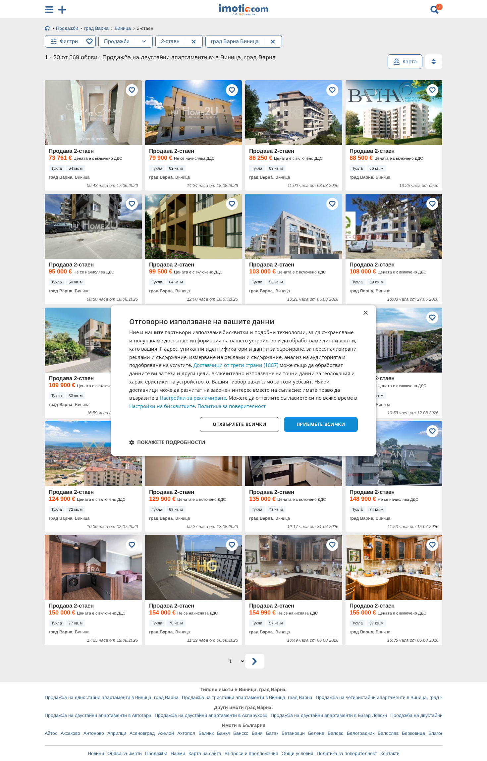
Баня (257, 733)
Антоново (93, 733)
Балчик (206, 733)
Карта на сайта (205, 753)
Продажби (156, 753)
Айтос (51, 733)
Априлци (116, 733)
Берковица (413, 733)
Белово (336, 733)
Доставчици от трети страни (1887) (235, 365)
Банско (240, 733)
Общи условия (297, 753)
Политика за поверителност (347, 753)
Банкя (223, 733)
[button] (167, 442)
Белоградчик (360, 733)
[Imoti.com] (47, 29)
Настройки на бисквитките (162, 406)
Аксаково (70, 733)
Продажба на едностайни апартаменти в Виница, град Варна (112, 697)
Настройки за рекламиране (193, 398)
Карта (410, 61)
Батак (272, 733)
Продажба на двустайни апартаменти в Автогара (98, 715)
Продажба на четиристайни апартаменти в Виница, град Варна (385, 697)
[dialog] (243, 380)
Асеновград (142, 733)
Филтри (69, 41)
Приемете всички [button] (321, 424)
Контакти (390, 753)
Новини (96, 753)
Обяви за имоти (124, 753)
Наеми (178, 753)
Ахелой (166, 733)
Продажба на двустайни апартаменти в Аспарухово (211, 715)
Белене (316, 733)
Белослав (388, 733)
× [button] (365, 313)
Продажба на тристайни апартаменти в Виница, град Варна (247, 697)
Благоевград (442, 733)
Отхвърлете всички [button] (239, 424)
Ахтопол (186, 733)
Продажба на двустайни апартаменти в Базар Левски (329, 715)
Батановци (293, 733)
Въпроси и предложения (251, 753)
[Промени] (143, 41)
